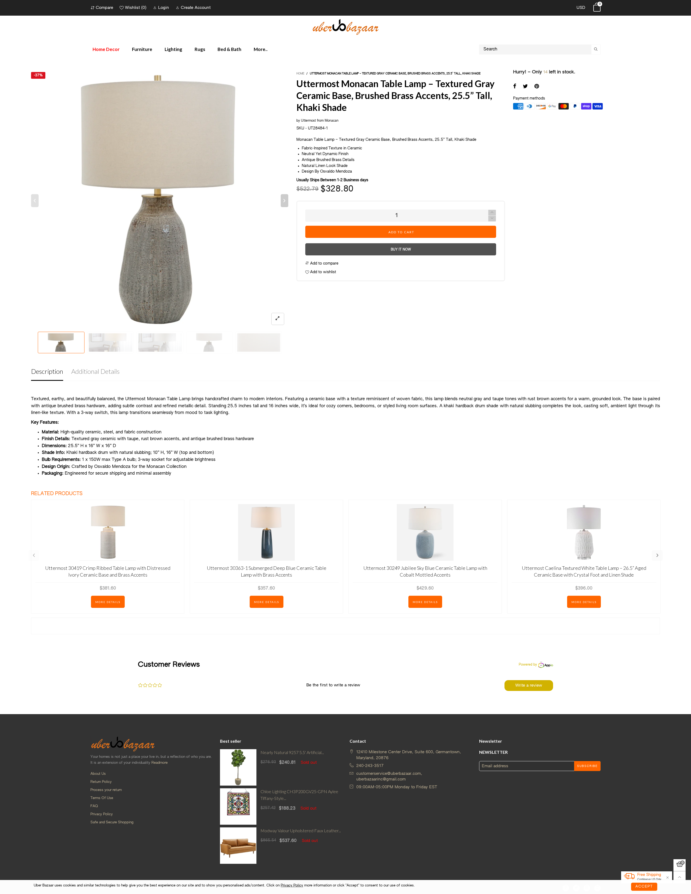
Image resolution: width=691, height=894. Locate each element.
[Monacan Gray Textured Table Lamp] (160, 342)
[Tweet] (525, 87)
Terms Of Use (101, 798)
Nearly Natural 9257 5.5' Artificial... (292, 752)
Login (163, 8)
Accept (644, 886)
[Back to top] (679, 877)
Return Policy (101, 782)
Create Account (196, 8)
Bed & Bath (229, 49)
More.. (260, 49)
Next (657, 555)
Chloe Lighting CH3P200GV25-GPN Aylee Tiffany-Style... (299, 795)
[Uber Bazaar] (345, 26)
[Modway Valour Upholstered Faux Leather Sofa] (238, 845)
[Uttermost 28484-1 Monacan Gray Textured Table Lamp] (159, 200)
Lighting (173, 49)
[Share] (514, 87)
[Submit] (596, 49)
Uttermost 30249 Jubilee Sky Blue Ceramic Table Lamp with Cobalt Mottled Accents (425, 571)
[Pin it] (536, 87)
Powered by (528, 664)
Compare (104, 8)
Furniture (142, 49)
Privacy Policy (101, 814)
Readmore (159, 763)
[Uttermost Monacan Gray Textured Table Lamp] (258, 342)
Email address (495, 766)
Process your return (106, 790)
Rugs (200, 49)
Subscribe (587, 766)
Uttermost (308, 120)
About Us (98, 774)
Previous (33, 555)
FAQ (94, 806)
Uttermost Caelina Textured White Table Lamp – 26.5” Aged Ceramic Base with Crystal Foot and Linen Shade (584, 571)
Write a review (528, 685)
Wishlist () (135, 8)
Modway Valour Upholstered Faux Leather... (300, 830)
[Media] (277, 319)
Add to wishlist (322, 272)
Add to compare (323, 263)
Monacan (332, 120)
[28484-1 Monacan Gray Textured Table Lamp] (110, 342)
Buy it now (401, 249)
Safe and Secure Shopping (111, 822)
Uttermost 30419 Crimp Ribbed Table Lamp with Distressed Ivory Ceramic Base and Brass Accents (107, 571)
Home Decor (106, 49)
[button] (35, 200)
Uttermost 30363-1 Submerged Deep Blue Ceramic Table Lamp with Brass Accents (266, 571)
